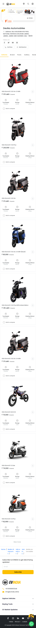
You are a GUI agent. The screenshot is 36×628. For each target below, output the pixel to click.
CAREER (24, 622)
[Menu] (3, 4)
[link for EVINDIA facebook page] (8, 618)
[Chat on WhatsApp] (31, 624)
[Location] (24, 4)
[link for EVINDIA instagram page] (13, 618)
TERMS (11, 622)
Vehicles (4, 55)
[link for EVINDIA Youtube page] (23, 618)
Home (3, 549)
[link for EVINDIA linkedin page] (18, 618)
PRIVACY (17, 622)
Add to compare (10, 108)
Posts (19, 55)
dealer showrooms (11, 551)
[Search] (28, 4)
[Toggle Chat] (31, 616)
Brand (12, 55)
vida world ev (18, 551)
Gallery (26, 55)
